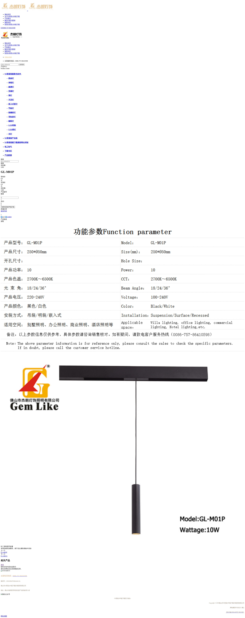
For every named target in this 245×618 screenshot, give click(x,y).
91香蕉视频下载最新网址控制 (16, 142)
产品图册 (8, 155)
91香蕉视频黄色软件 (13, 74)
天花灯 (11, 100)
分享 (3, 217)
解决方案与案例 (10, 20)
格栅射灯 (12, 112)
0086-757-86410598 (9, 28)
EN (2, 28)
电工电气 (8, 147)
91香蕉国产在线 (11, 138)
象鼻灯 (11, 87)
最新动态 (8, 22)
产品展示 (8, 18)
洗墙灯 (11, 91)
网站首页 (8, 14)
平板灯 (11, 108)
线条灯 (11, 78)
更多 (2, 565)
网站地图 (4, 616)
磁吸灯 (11, 121)
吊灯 (10, 134)
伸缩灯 (11, 83)
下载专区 (8, 151)
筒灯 (10, 95)
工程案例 (9, 217)
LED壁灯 (12, 130)
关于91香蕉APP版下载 (12, 16)
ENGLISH (8, 57)
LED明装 (12, 125)
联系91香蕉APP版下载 (12, 24)
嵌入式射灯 (13, 104)
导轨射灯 (12, 117)
